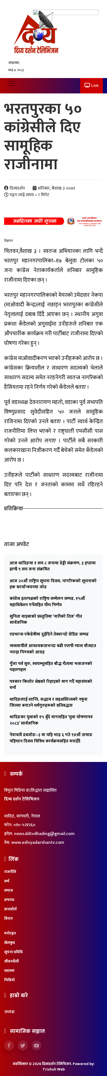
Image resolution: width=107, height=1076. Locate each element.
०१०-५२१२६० (24, 825)
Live (94, 85)
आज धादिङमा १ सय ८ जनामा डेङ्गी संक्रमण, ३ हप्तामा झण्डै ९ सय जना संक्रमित (53, 566)
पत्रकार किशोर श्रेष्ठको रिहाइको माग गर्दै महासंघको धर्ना (51, 684)
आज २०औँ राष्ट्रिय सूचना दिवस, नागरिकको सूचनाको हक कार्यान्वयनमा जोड (53, 584)
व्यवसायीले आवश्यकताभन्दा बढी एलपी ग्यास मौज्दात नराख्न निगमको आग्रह (53, 649)
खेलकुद (9, 942)
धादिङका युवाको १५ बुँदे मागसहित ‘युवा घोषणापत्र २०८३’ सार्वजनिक (51, 720)
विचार (8, 918)
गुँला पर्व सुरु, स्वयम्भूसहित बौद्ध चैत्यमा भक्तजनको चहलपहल (51, 666)
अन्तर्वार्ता (10, 909)
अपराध (9, 900)
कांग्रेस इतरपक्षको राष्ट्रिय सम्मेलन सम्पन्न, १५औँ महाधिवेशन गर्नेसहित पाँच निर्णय (47, 601)
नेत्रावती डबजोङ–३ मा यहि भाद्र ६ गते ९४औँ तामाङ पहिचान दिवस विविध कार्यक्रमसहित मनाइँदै (51, 738)
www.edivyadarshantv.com (37, 842)
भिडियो (9, 980)
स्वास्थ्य (9, 970)
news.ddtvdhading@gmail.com (44, 833)
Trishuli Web (54, 1069)
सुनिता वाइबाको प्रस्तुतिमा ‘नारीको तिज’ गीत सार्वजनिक (46, 619)
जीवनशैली (11, 961)
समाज (8, 890)
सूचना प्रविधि (13, 952)
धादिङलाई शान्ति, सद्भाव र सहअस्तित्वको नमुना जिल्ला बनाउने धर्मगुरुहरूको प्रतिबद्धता (49, 702)
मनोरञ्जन (10, 933)
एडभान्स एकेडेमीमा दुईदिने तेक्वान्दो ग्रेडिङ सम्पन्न (49, 634)
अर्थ (6, 881)
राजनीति (10, 872)
